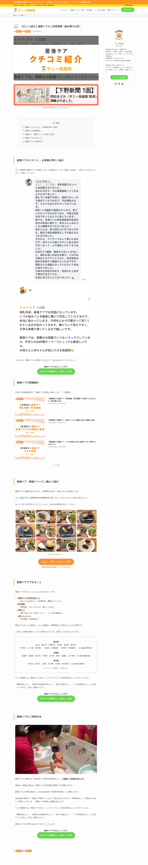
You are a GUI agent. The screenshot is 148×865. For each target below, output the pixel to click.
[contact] (130, 5)
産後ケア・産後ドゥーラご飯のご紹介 (39, 134)
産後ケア (18, 31)
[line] (128, 5)
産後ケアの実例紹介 (33, 131)
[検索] (133, 5)
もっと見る (56, 465)
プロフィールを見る (119, 77)
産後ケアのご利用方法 (33, 141)
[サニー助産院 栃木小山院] (24, 10)
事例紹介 (27, 31)
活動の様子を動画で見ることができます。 (56, 106)
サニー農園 (19, 498)
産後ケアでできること (33, 138)
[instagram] (125, 5)
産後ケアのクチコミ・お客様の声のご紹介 (41, 127)
